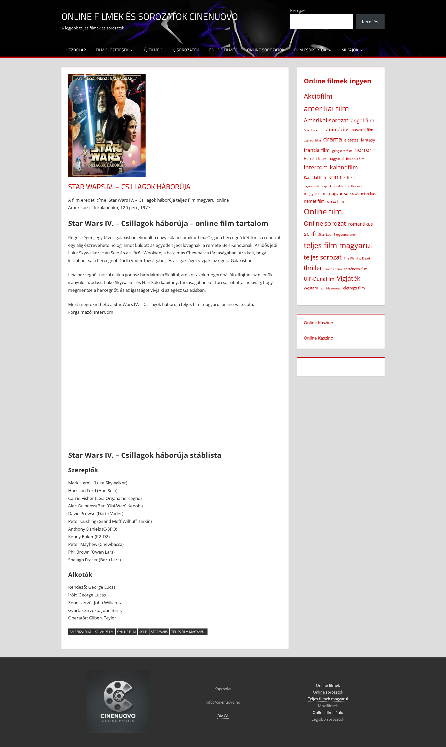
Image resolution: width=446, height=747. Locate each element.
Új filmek (153, 50)
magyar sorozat (343, 193)
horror (363, 149)
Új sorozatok (185, 50)
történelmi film (355, 268)
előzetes (351, 140)
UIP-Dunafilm (319, 278)
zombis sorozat (331, 288)
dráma (332, 139)
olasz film (335, 201)
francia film (317, 149)
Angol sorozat (314, 130)
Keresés (298, 10)
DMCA (223, 715)
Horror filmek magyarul (324, 158)
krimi (334, 176)
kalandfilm (104, 632)
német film (314, 201)
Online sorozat (325, 223)
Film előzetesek (112, 50)
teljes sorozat (322, 257)
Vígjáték (348, 278)
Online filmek (223, 50)
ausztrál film (362, 129)
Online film (126, 632)
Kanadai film (315, 177)
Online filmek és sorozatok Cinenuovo (149, 16)
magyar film (314, 193)
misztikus (368, 193)
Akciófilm (318, 96)
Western (311, 288)
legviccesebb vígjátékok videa (323, 186)
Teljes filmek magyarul (328, 698)
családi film (312, 140)
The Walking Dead (357, 258)
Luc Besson (353, 186)
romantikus (360, 224)
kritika (349, 177)
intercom (316, 167)
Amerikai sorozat (326, 120)
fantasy (368, 140)
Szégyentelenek (345, 235)
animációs (337, 129)
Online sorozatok (265, 50)
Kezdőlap (76, 50)
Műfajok (349, 50)
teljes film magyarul (188, 632)
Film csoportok (310, 50)
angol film (363, 120)
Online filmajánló (328, 712)
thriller (313, 268)
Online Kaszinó (318, 323)
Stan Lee (324, 234)
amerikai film (80, 632)
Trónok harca (333, 269)
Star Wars (159, 632)
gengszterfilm (342, 150)
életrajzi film (354, 287)
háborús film (355, 159)
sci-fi (143, 632)
